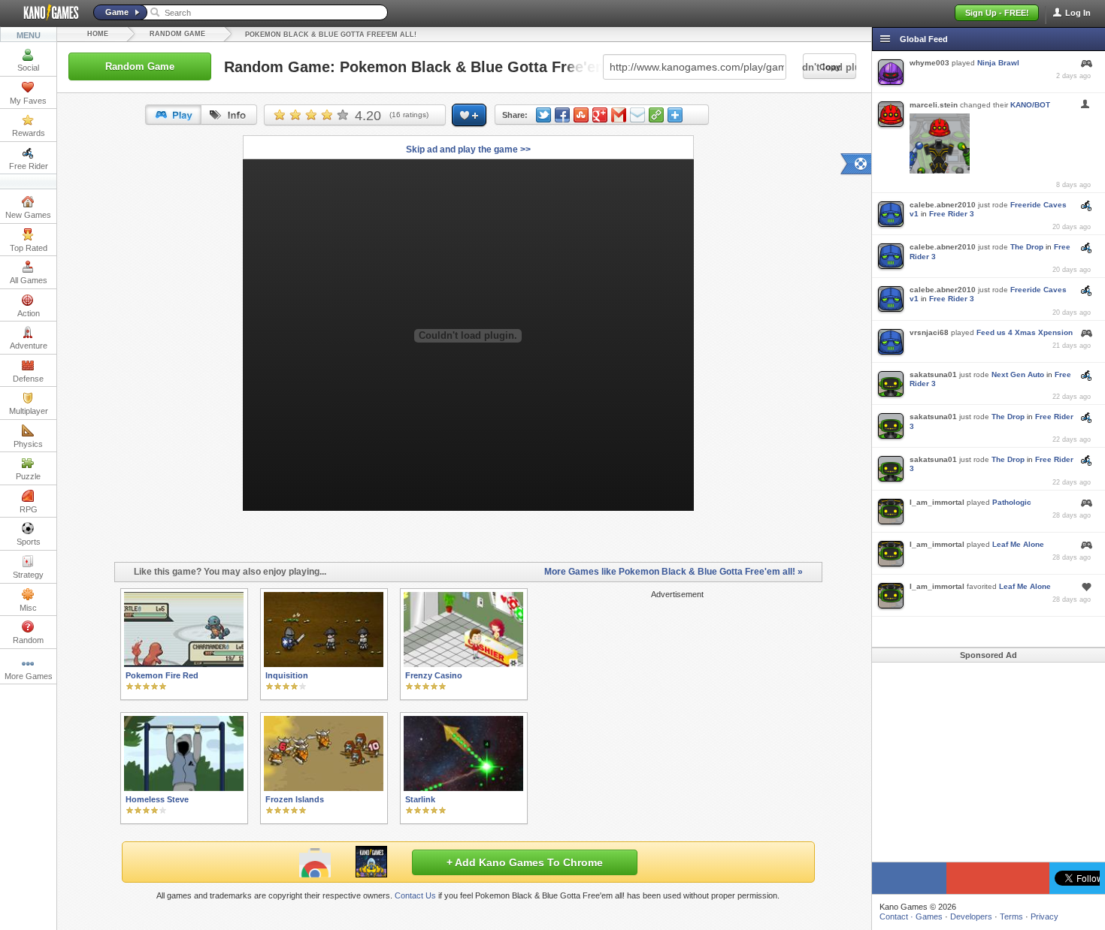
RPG (29, 509)
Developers (971, 916)
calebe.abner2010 (943, 205)
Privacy (1044, 916)
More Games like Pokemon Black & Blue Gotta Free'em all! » (673, 571)
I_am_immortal (937, 502)
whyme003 (929, 63)
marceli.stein (934, 105)
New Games (28, 214)
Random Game (177, 34)
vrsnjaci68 (929, 332)
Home (97, 34)
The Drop (1026, 247)
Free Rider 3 (951, 214)
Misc (28, 607)
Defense (28, 378)
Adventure (28, 345)
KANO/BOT (1030, 105)
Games (929, 916)
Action (28, 313)
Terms (1011, 916)
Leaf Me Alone (1018, 544)
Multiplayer (28, 410)
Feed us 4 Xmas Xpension (1024, 332)
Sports (29, 541)
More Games (29, 676)
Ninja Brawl (998, 63)
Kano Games (45, 13)
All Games (28, 280)
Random (28, 640)
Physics (28, 443)
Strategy (28, 574)
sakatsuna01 (933, 374)
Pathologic (1011, 502)
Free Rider (28, 166)
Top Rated (28, 247)
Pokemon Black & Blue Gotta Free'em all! (330, 34)
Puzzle (28, 476)
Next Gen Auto (1017, 374)
